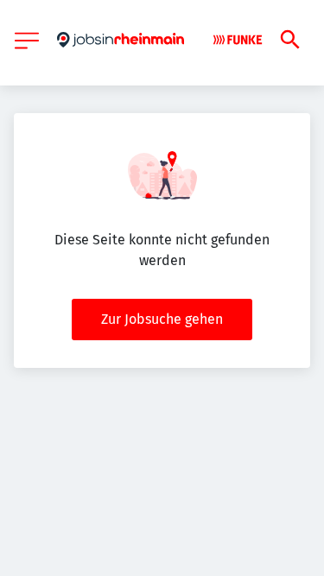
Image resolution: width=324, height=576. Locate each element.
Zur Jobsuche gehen (162, 319)
